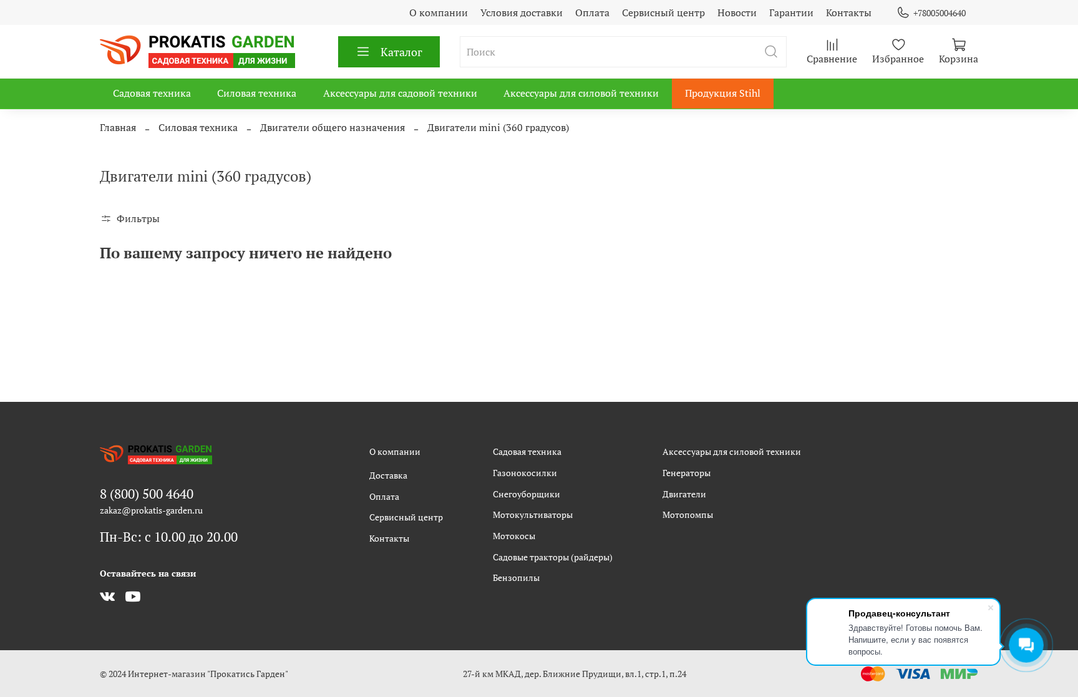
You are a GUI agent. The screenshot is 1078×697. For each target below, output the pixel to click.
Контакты (849, 12)
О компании (438, 12)
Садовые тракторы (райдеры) (553, 557)
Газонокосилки (525, 473)
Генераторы (687, 473)
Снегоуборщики (526, 494)
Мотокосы (514, 536)
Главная (118, 127)
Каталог (401, 51)
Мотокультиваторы (533, 514)
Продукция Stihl (722, 93)
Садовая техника (152, 93)
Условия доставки (521, 12)
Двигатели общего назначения (332, 127)
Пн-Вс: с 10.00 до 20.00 (169, 536)
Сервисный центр (663, 12)
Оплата (592, 12)
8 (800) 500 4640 (146, 493)
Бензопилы (516, 577)
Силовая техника (256, 93)
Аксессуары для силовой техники (581, 93)
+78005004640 (939, 13)
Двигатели (684, 494)
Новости (737, 12)
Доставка (388, 475)
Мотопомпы (688, 514)
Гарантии (791, 12)
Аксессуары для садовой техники (400, 93)
